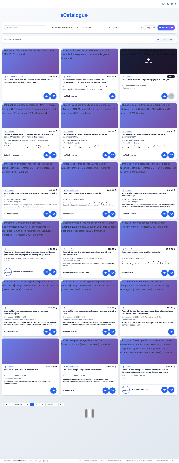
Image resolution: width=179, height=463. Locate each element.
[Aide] (168, 3)
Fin (61, 404)
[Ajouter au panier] (53, 96)
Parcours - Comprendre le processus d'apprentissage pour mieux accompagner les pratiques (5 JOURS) (30, 253)
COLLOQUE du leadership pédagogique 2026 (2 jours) (147, 79)
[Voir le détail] (46, 96)
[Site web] (40, 460)
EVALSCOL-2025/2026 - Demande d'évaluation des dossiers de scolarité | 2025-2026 (28, 81)
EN (163, 3)
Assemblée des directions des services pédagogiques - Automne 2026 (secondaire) (148, 312)
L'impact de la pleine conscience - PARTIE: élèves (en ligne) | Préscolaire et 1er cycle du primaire (29, 135)
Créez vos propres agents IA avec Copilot (82, 193)
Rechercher (167, 27)
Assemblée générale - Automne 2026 (22, 370)
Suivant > (51, 404)
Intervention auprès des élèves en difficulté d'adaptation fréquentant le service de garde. (85, 81)
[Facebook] (47, 460)
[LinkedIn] (43, 460)
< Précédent (18, 404)
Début (6, 404)
